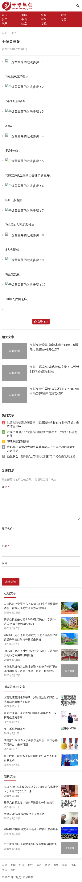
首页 (4, 14)
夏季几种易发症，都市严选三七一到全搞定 (29, 802)
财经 (63, 14)
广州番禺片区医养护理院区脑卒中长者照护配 (30, 844)
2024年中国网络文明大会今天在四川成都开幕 (31, 829)
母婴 (63, 19)
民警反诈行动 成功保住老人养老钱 (24, 814)
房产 (4, 19)
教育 (24, 19)
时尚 (44, 19)
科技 (44, 14)
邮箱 (5, 546)
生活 (24, 23)
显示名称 (8, 528)
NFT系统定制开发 (18, 441)
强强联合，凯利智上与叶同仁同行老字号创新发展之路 (41, 456)
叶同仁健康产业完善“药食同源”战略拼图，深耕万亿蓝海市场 (42, 433)
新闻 (24, 14)
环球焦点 (16, 877)
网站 (4, 563)
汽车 (4, 23)
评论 (5, 486)
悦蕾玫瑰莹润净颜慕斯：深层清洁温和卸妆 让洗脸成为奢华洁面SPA (43, 424)
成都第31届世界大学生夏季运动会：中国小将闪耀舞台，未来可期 (43, 448)
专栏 (44, 23)
